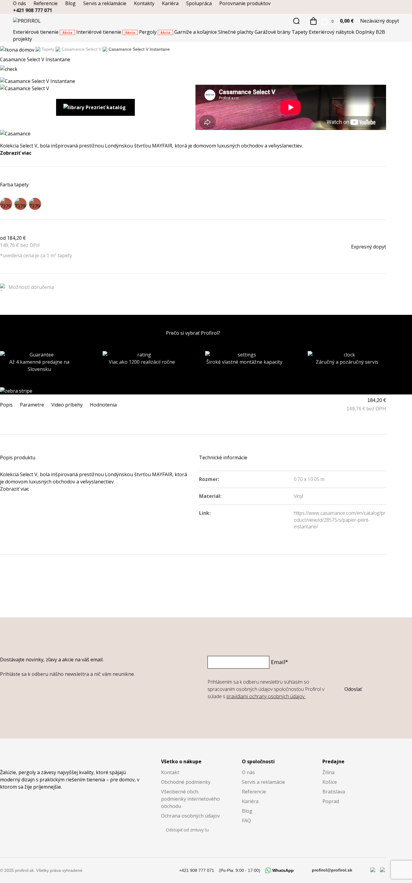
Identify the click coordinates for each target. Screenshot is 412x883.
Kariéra (170, 3)
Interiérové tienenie (105, 32)
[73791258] (6, 204)
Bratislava (333, 791)
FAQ (246, 820)
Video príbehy (67, 404)
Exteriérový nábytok (332, 32)
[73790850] (20, 204)
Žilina (328, 772)
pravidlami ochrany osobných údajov (266, 696)
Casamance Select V (81, 49)
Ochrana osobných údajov (190, 815)
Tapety (300, 32)
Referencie (45, 3)
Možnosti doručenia (31, 287)
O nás (19, 3)
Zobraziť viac (15, 153)
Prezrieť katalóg (106, 107)
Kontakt (170, 772)
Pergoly (154, 32)
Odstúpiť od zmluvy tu (187, 830)
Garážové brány (273, 32)
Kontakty (144, 3)
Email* (279, 662)
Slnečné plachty (236, 32)
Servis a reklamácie (104, 3)
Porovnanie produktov (245, 3)
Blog (70, 3)
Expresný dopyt (368, 246)
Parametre (32, 404)
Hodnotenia (103, 404)
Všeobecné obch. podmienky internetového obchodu (190, 798)
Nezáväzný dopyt (379, 20)
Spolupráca (199, 3)
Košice (329, 782)
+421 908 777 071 (32, 10)
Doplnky (366, 32)
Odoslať (353, 689)
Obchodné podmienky (186, 782)
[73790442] (35, 204)
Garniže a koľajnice (196, 32)
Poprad (330, 801)
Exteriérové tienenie (42, 32)
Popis (6, 404)
